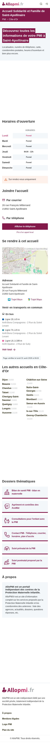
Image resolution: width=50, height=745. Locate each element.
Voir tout (7, 349)
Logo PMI (7, 724)
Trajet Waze (16, 299)
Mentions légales (10, 719)
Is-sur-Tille (35, 411)
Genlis (32, 395)
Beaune (9, 384)
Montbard (34, 399)
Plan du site (8, 730)
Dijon (8, 379)
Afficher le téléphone (25, 226)
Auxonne (9, 412)
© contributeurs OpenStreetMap (36, 249)
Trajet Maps (36, 299)
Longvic (9, 408)
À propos (7, 713)
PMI (4, 19)
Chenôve (9, 388)
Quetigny (10, 404)
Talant (8, 392)
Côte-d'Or (13, 19)
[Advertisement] (25, 91)
